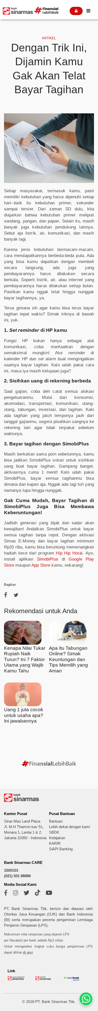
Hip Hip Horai (69, 553)
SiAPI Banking (61, 849)
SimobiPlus (47, 559)
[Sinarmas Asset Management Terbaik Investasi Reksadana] (16, 979)
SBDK (54, 832)
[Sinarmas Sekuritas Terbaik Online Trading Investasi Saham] (44, 979)
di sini (28, 952)
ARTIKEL (49, 38)
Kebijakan (57, 838)
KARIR (55, 843)
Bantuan (56, 821)
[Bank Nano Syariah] (71, 981)
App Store (40, 565)
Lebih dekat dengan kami (69, 827)
